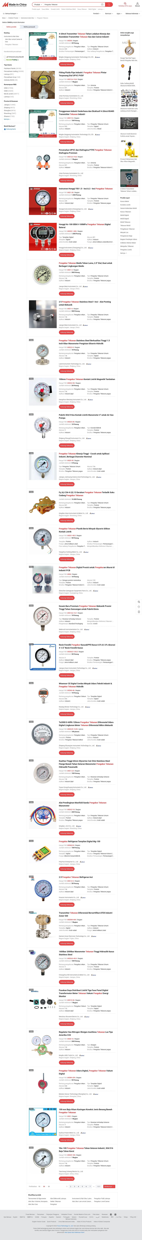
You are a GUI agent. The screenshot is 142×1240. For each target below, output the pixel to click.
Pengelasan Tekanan (127, 229)
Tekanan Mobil (125, 225)
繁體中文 (30, 1217)
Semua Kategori (10, 13)
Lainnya (9, 74)
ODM (8, 91)
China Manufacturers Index (66, 1221)
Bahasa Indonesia (71, 1219)
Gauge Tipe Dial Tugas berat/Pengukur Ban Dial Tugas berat (128, 60)
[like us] (111, 1214)
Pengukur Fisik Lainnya (102, 1198)
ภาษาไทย (118, 1217)
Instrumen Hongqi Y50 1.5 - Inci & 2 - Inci (86, 188)
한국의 (91, 1217)
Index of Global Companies (102, 1221)
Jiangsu (9, 105)
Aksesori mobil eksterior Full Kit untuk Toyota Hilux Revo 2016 (128, 136)
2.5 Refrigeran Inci (76, 877)
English (15, 1217)
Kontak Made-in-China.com (82, 1214)
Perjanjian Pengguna (52, 1214)
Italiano (74, 1217)
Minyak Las (124, 232)
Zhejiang (9, 107)
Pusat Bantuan (30, 1214)
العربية (97, 1217)
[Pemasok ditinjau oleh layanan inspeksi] (14, 57)
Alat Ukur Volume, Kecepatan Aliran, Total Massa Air (38, 1201)
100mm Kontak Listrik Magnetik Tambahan (87, 379)
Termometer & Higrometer (37, 1198)
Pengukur (53, 1204)
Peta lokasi (96, 1214)
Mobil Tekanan (125, 222)
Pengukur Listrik (126, 250)
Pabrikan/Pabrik (12, 68)
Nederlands (105, 1217)
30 (44, 1186)
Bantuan (108, 13)
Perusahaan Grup (12, 77)
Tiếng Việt (133, 1217)
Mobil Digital (92, 9)
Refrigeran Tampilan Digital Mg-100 (79, 841)
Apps (118, 13)
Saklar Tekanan (55, 1201)
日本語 (37, 1217)
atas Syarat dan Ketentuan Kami (75, 1232)
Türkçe (126, 1217)
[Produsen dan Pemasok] (14, 4)
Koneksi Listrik (55, 9)
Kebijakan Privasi (66, 1214)
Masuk (137, 6)
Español (51, 1217)
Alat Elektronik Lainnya (58, 1198)
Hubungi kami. (11, 129)
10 (39, 1186)
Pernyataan (40, 1214)
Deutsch (58, 1217)
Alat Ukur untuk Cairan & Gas (13, 40)
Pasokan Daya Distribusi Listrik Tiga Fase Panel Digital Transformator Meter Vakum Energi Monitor (83, 993)
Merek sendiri (11, 94)
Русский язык (83, 1217)
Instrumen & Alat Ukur (11, 36)
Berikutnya (108, 1186)
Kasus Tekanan (82, 9)
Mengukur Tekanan (127, 246)
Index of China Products (84, 1221)
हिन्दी (112, 1217)
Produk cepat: (36, 9)
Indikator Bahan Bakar (128, 243)
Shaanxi (9, 116)
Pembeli (96, 13)
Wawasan (105, 1214)
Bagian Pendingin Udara (128, 239)
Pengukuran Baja (126, 236)
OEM (8, 88)
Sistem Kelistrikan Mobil (68, 9)
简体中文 (22, 1217)
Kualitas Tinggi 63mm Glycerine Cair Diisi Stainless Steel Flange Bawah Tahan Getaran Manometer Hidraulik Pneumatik (86, 764)
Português (66, 1217)
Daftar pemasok (29, 27)
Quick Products (51, 1221)
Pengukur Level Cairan (101, 1201)
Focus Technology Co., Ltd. (65, 1226)
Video (31, 33)
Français (44, 1217)
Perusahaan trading (14, 71)
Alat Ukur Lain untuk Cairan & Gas (82, 1201)
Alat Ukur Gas (33, 1204)
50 (49, 1186)
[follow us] (115, 1214)
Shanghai (10, 110)
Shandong (10, 113)
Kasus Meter (45, 9)
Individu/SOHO (11, 80)
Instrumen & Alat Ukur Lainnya (82, 1198)
